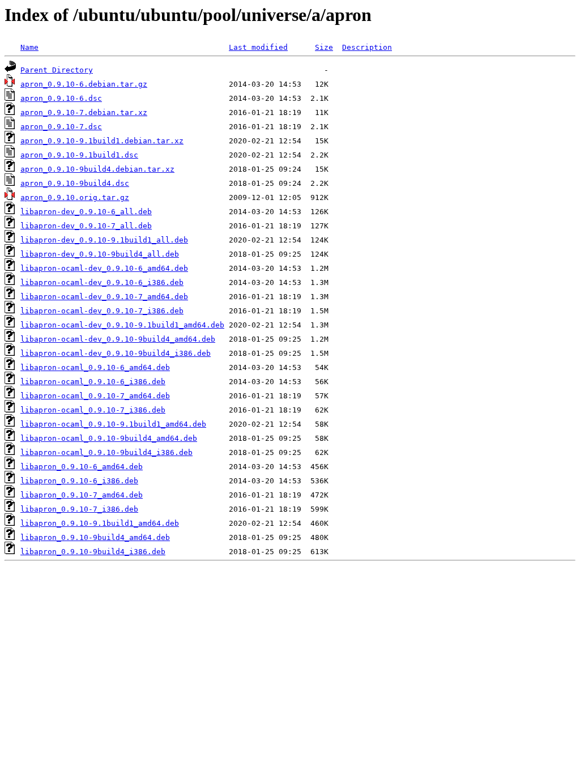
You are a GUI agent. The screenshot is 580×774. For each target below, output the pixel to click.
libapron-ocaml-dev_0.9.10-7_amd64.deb (104, 296)
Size (324, 47)
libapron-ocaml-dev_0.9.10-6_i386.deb (102, 282)
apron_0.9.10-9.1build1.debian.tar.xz (102, 141)
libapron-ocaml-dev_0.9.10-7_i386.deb (102, 311)
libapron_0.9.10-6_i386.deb (79, 481)
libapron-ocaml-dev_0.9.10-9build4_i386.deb (115, 353)
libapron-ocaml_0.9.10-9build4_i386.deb (106, 452)
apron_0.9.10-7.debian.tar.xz (83, 112)
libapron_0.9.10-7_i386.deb (79, 509)
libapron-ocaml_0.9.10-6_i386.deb (92, 381)
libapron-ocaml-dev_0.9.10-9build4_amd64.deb (117, 339)
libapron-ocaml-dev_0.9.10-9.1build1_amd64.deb (122, 325)
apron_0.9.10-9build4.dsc (74, 183)
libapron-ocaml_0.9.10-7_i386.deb (92, 410)
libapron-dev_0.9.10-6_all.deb (86, 211)
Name (29, 47)
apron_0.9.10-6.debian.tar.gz (83, 84)
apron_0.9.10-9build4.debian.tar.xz (97, 169)
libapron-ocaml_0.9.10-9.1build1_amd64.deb (113, 424)
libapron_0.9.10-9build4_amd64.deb (95, 537)
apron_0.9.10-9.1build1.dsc (79, 155)
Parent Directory (56, 70)
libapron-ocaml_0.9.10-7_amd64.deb (95, 396)
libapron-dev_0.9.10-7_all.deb (86, 226)
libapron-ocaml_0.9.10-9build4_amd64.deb (108, 438)
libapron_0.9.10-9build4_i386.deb (92, 551)
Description (367, 47)
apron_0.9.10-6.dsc (61, 98)
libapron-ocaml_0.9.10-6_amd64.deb (95, 367)
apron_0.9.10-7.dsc (61, 126)
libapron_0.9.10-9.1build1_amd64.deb (99, 523)
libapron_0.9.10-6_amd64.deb (81, 466)
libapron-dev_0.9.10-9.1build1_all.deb (104, 240)
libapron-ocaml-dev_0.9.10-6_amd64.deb (104, 268)
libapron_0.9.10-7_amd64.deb (81, 495)
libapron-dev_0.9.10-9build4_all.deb (99, 254)
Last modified (258, 47)
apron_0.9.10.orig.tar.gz (74, 197)
